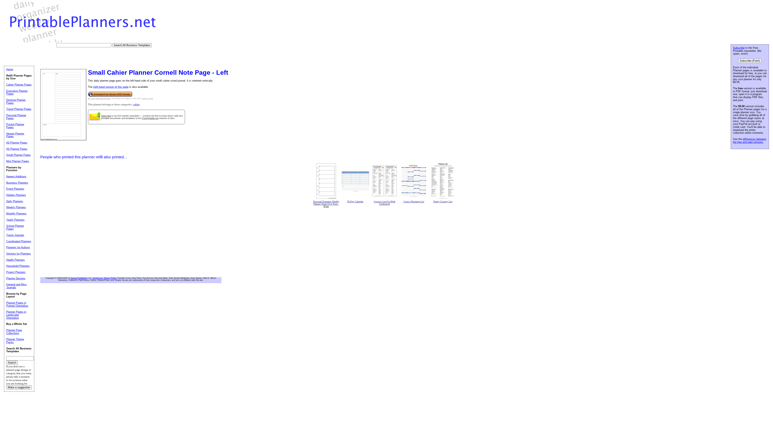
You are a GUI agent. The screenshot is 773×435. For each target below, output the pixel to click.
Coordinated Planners (18, 241)
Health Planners (15, 259)
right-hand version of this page (110, 86)
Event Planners (15, 188)
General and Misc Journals (16, 286)
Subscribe (106, 116)
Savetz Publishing (79, 278)
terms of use (147, 98)
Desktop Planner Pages (16, 101)
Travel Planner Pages (18, 109)
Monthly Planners (16, 213)
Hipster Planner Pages (15, 135)
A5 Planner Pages (16, 142)
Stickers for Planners (18, 253)
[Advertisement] (77, 56)
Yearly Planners (15, 219)
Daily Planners (14, 201)
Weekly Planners (16, 207)
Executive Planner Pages (17, 92)
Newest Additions (16, 176)
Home (9, 69)
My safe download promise (99, 98)
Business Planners (17, 182)
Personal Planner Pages (16, 117)
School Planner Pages (15, 227)
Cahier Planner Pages (19, 84)
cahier (136, 104)
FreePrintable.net (150, 118)
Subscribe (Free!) (750, 60)
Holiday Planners (16, 195)
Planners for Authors (18, 247)
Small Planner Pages (18, 154)
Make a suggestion (19, 387)
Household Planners (18, 265)
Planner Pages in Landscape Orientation (16, 314)
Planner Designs (15, 278)
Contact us (98, 278)
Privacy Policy (110, 278)
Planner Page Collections (14, 332)
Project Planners (16, 272)
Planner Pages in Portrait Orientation (17, 304)
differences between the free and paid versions (749, 141)
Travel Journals (15, 235)
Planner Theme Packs (15, 341)
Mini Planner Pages (17, 161)
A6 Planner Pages (16, 148)
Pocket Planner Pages (15, 126)
